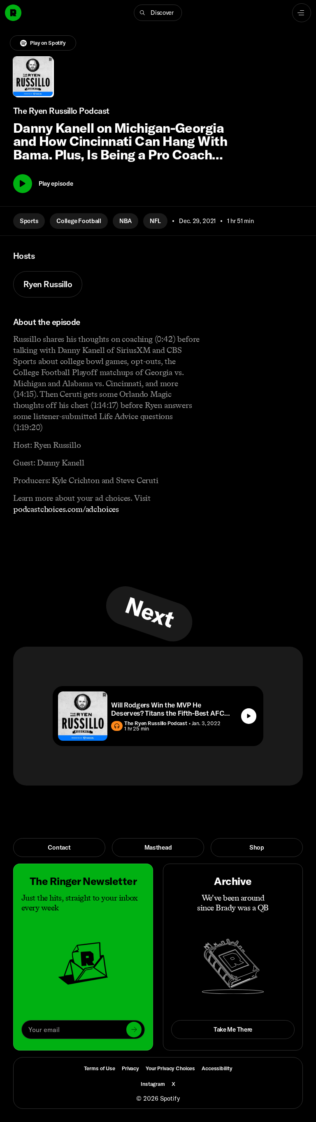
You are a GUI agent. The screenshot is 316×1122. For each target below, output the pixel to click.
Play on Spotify (48, 42)
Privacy (130, 1068)
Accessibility (217, 1068)
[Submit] (134, 1029)
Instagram (153, 1084)
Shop (256, 847)
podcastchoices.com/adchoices (66, 509)
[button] (158, 13)
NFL (155, 221)
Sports (29, 221)
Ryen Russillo (47, 284)
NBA (125, 221)
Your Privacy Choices (170, 1068)
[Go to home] (13, 13)
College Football (78, 221)
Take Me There (233, 1029)
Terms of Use (99, 1068)
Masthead (158, 847)
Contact (59, 847)
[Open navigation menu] (301, 12)
